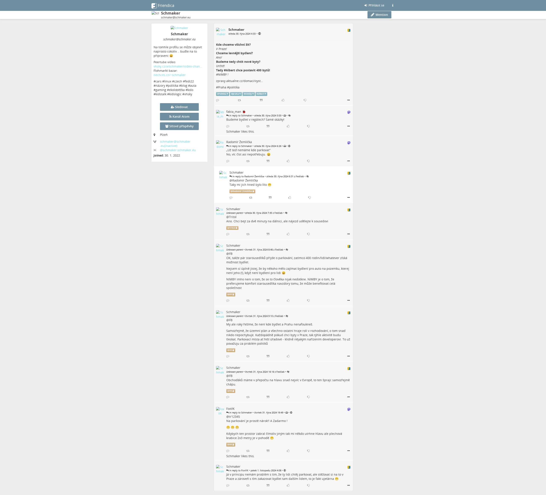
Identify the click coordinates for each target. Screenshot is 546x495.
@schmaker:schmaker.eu (178, 150)
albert (261, 93)
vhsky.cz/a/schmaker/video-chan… (178, 66)
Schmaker (233, 131)
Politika (222, 93)
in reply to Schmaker (240, 115)
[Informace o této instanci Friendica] (393, 5)
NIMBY (222, 74)
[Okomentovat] (217, 100)
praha (235, 93)
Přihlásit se (376, 5)
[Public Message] (259, 33)
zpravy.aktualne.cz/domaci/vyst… (239, 81)
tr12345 (234, 416)
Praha (222, 87)
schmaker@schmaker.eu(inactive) (175, 143)
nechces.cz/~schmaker (170, 75)
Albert (230, 70)
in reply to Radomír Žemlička (248, 176)
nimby (248, 93)
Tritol (233, 217)
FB (230, 254)
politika (234, 87)
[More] (348, 100)
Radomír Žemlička (245, 180)
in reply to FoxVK (238, 470)
